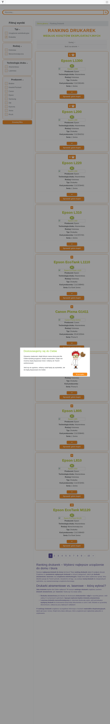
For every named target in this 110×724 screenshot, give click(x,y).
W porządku (80, 374)
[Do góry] (107, 721)
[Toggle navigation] (107, 2)
